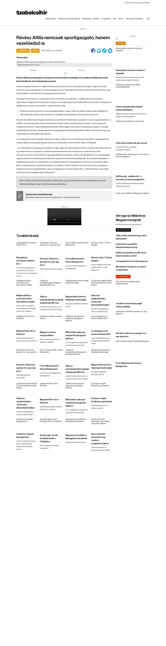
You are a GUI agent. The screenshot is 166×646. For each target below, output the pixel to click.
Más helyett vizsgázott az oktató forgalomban (131, 268)
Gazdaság (86, 19)
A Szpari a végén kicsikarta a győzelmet (101, 400)
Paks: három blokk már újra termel (131, 143)
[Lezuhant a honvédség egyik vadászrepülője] (133, 290)
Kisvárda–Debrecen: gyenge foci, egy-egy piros (49, 262)
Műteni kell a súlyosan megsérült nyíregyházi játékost (75, 335)
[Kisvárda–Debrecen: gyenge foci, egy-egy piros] (51, 248)
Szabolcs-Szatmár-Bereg (69, 19)
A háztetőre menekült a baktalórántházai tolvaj (126, 245)
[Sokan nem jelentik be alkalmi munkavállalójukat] (133, 93)
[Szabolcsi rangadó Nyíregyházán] (27, 424)
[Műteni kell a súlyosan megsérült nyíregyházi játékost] (77, 321)
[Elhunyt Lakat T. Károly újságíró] (101, 248)
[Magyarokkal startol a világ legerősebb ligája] (77, 286)
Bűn (114, 19)
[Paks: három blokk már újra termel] (133, 129)
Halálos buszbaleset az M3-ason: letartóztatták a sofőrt (131, 254)
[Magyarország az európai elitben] (51, 321)
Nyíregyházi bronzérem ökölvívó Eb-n (25, 261)
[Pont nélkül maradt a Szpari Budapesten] (77, 248)
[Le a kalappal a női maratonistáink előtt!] (101, 321)
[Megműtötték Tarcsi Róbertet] (27, 321)
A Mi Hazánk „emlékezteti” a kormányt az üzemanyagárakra (130, 178)
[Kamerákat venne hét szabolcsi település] (133, 56)
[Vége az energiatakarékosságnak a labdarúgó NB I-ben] (51, 286)
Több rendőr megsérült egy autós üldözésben (131, 237)
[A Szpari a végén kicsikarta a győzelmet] (101, 389)
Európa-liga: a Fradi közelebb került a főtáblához (49, 438)
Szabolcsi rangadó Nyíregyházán (25, 435)
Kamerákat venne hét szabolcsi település (130, 71)
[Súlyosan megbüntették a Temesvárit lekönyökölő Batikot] (101, 286)
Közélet (96, 19)
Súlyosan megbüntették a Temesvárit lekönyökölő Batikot (100, 300)
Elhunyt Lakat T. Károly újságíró (101, 259)
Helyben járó (50, 19)
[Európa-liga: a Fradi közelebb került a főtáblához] (51, 424)
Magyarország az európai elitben (48, 333)
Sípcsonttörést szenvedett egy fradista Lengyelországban (100, 439)
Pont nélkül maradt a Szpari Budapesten (74, 260)
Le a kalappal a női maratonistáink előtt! (101, 332)
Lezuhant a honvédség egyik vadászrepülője (129, 305)
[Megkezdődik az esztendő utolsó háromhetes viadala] (27, 286)
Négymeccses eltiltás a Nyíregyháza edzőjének (76, 436)
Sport (120, 19)
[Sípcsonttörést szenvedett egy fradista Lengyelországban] (101, 424)
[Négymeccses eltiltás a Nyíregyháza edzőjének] (77, 424)
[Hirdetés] (81, 73)
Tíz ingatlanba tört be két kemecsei (132, 261)
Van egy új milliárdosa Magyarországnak (130, 218)
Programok (106, 19)
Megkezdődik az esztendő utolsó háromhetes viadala (25, 298)
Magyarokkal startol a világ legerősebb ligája (75, 298)
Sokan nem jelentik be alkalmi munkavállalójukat (129, 108)
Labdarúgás (23, 50)
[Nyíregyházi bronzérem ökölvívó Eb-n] (27, 248)
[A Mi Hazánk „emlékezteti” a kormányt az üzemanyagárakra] (133, 162)
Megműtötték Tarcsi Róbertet (25, 332)
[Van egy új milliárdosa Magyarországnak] (133, 201)
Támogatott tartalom (134, 19)
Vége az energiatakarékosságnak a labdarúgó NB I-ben (51, 300)
